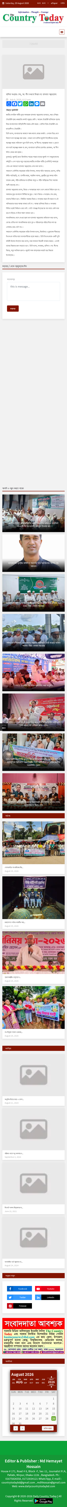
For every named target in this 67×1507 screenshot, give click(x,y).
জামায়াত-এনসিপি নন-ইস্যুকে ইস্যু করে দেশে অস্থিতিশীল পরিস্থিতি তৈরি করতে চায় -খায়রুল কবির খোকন (33, 723)
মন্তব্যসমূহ (11, 279)
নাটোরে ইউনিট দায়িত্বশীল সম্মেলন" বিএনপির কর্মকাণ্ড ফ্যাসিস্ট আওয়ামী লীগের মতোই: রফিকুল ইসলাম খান (33, 524)
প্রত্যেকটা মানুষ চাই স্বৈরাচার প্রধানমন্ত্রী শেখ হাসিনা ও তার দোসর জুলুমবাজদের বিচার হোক (33, 803)
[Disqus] (33, 366)
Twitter (23, 1297)
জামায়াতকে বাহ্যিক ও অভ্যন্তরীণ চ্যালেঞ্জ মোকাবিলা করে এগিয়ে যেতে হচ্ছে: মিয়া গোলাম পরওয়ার (33, 604)
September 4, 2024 (13, 1157)
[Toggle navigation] (61, 32)
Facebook (22, 1288)
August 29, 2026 (12, 871)
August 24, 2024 (12, 1265)
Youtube (50, 1288)
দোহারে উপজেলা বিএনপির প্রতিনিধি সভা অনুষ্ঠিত (33, 685)
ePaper (54, 3)
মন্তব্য (12, 308)
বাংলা (39, 3)
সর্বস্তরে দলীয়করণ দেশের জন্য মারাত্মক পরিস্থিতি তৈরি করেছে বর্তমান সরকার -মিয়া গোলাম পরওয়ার (33, 644)
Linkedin (50, 1297)
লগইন (63, 3)
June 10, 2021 (11, 1211)
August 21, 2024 (12, 1102)
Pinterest (22, 1306)
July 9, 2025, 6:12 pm (20, 99)
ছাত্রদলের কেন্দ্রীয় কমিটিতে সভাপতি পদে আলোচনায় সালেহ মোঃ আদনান (33, 564)
